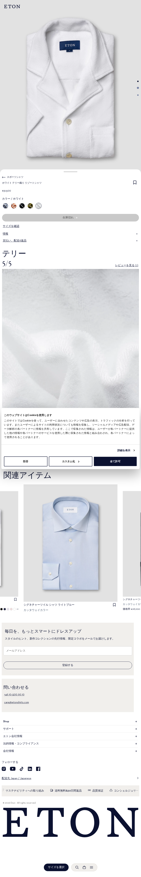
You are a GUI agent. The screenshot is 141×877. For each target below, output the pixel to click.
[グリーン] (30, 206)
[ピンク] (14, 206)
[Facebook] (38, 769)
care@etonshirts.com (16, 702)
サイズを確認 (11, 226)
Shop (6, 721)
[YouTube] (12, 769)
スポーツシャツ (15, 177)
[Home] (70, 822)
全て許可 (115, 461)
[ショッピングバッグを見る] (84, 867)
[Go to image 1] (138, 81)
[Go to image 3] (138, 95)
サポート (8, 729)
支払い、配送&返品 (14, 240)
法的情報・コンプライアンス (21, 743)
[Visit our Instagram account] (4, 769)
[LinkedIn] (30, 769)
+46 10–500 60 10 (14, 694)
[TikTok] (22, 769)
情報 (5, 233)
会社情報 (8, 751)
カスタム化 (68, 461)
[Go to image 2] (138, 88)
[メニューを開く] (91, 867)
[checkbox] (135, 183)
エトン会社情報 (12, 736)
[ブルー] (5, 206)
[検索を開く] (77, 867)
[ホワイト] (38, 206)
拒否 (25, 461)
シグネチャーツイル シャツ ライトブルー (49, 605)
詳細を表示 (124, 450)
